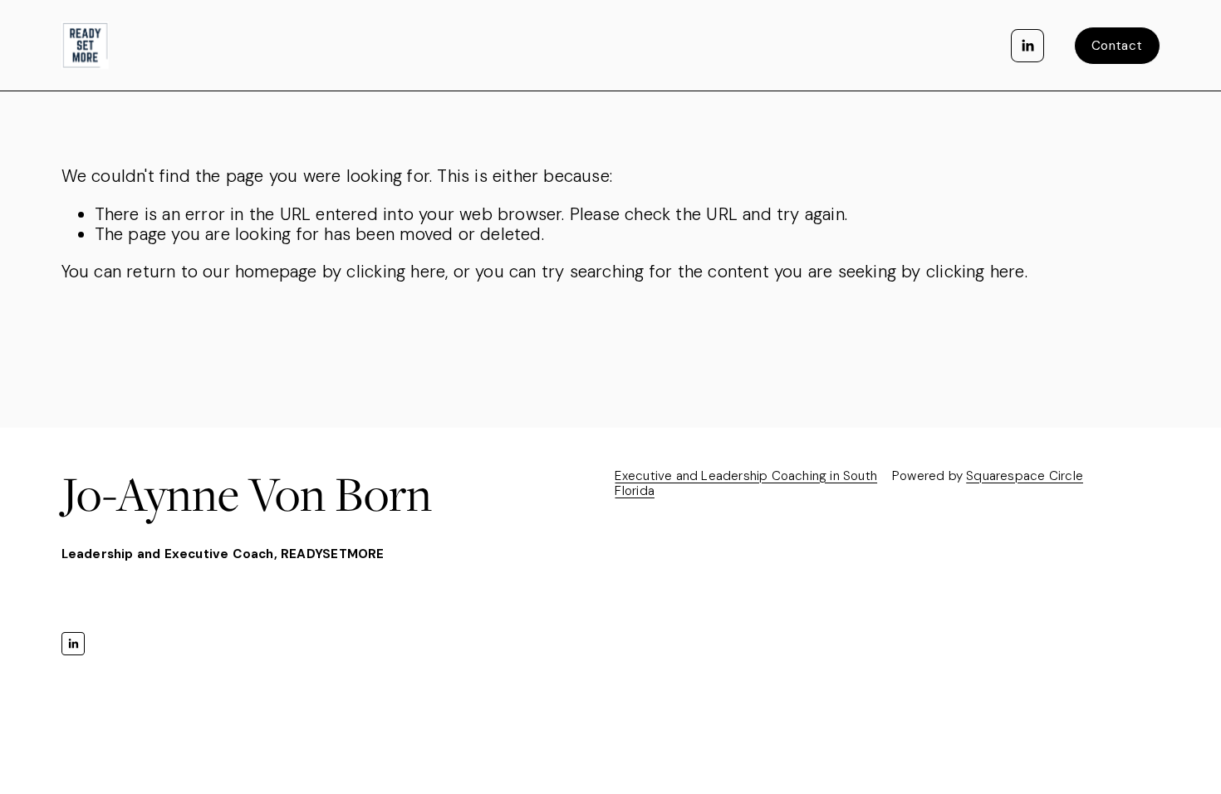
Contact (1116, 45)
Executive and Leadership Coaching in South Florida (746, 483)
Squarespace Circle (1024, 475)
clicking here (395, 271)
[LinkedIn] (1027, 45)
